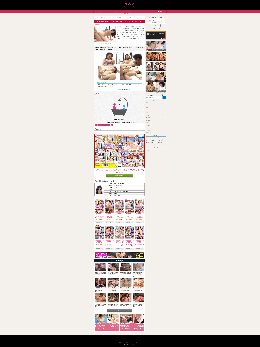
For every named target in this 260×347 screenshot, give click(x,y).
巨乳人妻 (103, 17)
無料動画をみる (99, 222)
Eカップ (148, 137)
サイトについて (150, 149)
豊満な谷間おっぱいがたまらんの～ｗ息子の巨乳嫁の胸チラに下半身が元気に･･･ (138, 274)
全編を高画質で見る (119, 175)
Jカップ (160, 140)
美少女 (147, 115)
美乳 (148, 145)
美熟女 (147, 107)
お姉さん (148, 102)
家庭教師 (148, 125)
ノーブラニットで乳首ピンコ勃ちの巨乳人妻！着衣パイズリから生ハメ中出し (113, 304)
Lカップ (154, 142)
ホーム (123, 338)
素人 (147, 110)
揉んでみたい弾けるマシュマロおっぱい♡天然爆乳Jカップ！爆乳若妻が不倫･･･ (138, 289)
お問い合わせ (149, 151)
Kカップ (149, 142)
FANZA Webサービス (132, 344)
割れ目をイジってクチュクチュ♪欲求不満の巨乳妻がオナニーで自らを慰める (113, 289)
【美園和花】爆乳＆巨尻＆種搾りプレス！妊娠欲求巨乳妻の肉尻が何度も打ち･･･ (100, 289)
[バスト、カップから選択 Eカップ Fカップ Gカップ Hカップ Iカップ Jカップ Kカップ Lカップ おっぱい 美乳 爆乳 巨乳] (155, 23)
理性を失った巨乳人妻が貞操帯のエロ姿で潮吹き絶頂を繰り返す (100, 274)
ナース (147, 127)
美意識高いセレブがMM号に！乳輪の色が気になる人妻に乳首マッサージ (113, 274)
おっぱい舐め (159, 11)
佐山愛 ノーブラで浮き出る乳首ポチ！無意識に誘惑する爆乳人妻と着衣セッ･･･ (125, 304)
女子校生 (148, 117)
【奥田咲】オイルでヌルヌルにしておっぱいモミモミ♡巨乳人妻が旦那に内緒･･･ (100, 304)
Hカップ (149, 140)
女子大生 (148, 120)
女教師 (147, 122)
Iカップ (154, 140)
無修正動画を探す (149, 132)
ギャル (147, 112)
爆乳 (130, 11)
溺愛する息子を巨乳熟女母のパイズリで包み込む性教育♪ (125, 274)
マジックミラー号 (102, 125)
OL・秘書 (148, 130)
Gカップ (160, 137)
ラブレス (97, 17)
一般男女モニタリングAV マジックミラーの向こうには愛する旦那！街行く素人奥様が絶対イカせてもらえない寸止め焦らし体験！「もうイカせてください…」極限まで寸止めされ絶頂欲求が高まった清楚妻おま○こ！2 (119, 171)
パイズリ (144, 11)
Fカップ (108, 125)
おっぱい (161, 142)
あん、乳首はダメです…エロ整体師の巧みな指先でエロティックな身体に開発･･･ (138, 304)
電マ (96, 125)
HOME (101, 11)
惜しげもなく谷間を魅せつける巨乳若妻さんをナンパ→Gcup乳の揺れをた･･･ (125, 289)
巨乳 (115, 11)
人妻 (147, 105)
